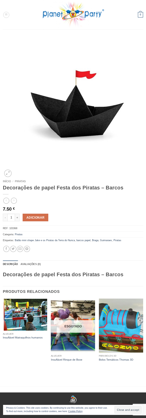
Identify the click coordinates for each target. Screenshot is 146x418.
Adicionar (35, 217)
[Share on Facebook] (6, 249)
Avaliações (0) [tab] (31, 264)
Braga (95, 240)
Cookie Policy (75, 411)
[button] (6, 15)
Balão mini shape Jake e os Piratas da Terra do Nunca (45, 240)
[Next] (143, 335)
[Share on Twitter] (13, 249)
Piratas (20, 181)
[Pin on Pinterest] (27, 249)
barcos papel (83, 240)
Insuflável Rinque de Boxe (66, 359)
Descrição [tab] (10, 264)
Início (7, 181)
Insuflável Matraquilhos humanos (23, 337)
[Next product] (6, 201)
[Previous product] (14, 201)
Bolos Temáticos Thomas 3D (116, 359)
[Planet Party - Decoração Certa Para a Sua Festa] (73, 15)
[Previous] (3, 335)
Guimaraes (106, 240)
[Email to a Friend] (20, 249)
